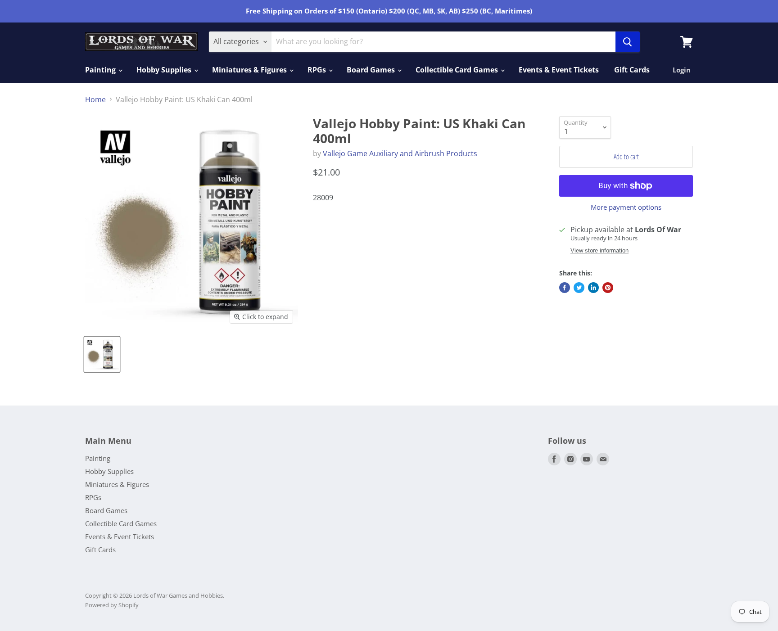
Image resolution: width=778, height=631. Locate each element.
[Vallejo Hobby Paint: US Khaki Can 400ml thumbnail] (102, 354)
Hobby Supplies (164, 70)
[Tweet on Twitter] (579, 287)
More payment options (626, 207)
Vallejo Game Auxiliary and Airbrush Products (400, 153)
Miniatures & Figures (250, 70)
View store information (599, 251)
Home (95, 99)
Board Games (372, 70)
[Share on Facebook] (564, 287)
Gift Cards (632, 70)
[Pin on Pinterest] (607, 287)
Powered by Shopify (112, 605)
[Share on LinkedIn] (593, 287)
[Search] (627, 42)
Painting (101, 70)
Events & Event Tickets (559, 70)
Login (682, 69)
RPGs (318, 70)
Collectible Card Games (458, 70)
